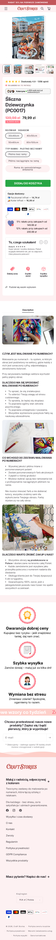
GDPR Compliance (16, 854)
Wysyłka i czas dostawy (19, 816)
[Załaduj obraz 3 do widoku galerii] (29, 69)
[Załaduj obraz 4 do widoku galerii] (40, 69)
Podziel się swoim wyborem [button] (22, 287)
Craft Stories (19, 926)
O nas (9, 822)
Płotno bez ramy (18, 154)
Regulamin (12, 841)
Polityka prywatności (17, 848)
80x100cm (32, 142)
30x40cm (14, 135)
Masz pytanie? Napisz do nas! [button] (26, 876)
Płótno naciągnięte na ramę (24, 161)
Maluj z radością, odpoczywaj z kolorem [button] (26, 781)
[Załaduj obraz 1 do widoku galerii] (7, 69)
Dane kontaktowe (38, 936)
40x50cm (32, 135)
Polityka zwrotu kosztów (39, 926)
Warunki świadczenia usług (40, 931)
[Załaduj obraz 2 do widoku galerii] (18, 69)
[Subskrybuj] (49, 737)
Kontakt (10, 829)
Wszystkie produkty (17, 860)
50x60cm (14, 142)
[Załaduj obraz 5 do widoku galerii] (51, 69)
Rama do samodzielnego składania (27, 168)
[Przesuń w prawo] (46, 242)
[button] (6, 8)
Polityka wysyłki (20, 936)
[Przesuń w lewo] (41, 242)
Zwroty (10, 835)
